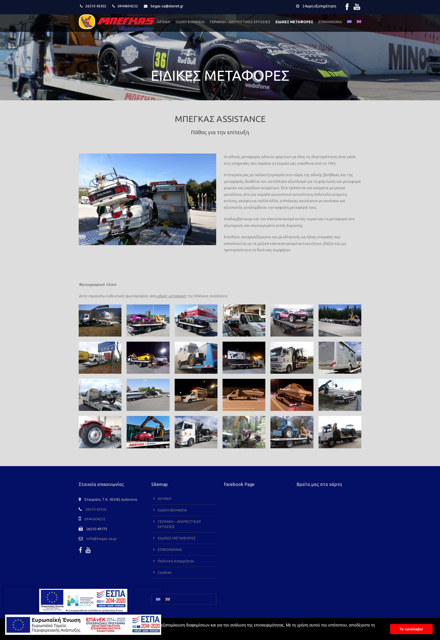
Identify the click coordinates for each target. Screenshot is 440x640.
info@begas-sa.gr (101, 538)
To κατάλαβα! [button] (411, 629)
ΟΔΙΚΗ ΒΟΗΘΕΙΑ (190, 22)
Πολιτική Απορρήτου (176, 561)
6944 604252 (94, 519)
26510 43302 (95, 6)
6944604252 (128, 6)
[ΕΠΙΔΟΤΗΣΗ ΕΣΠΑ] (83, 600)
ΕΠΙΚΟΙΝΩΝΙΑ (330, 22)
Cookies (165, 572)
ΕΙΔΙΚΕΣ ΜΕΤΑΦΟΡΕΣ (294, 22)
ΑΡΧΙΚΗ (163, 22)
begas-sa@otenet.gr (167, 6)
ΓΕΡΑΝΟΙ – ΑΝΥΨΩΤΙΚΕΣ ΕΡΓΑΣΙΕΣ (240, 22)
